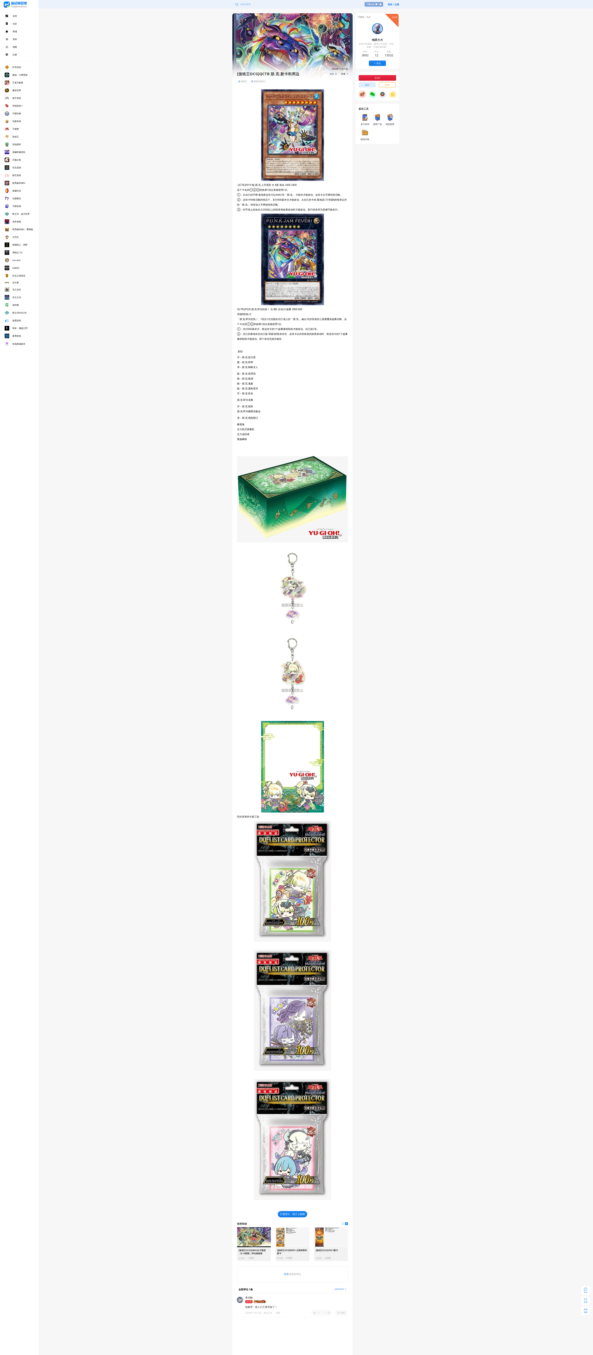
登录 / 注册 (393, 4)
